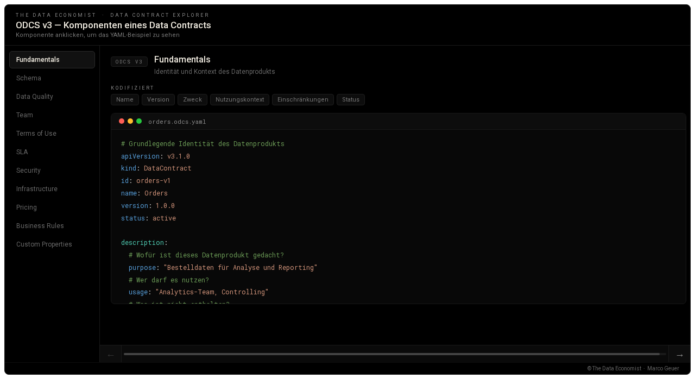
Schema (28, 78)
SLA (22, 152)
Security (28, 170)
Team (24, 115)
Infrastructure (37, 189)
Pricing (26, 207)
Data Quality (34, 96)
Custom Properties (44, 244)
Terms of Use (36, 133)
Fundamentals (38, 60)
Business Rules (40, 226)
